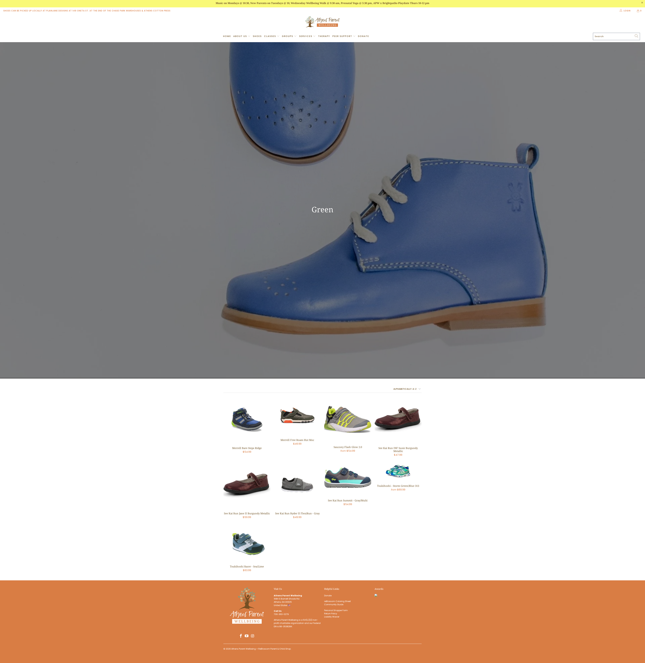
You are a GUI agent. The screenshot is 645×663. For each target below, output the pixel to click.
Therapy (324, 36)
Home (227, 36)
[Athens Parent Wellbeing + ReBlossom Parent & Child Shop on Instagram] (252, 636)
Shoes (257, 36)
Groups (288, 36)
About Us (240, 36)
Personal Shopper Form (336, 610)
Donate (363, 36)
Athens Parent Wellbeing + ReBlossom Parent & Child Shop (261, 648)
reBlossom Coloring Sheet (337, 601)
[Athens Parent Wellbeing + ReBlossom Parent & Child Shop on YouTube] (246, 636)
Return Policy (330, 613)
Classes (270, 36)
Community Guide (333, 604)
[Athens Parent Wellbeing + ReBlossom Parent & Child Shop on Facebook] (240, 636)
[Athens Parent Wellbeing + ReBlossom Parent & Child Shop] (322, 22)
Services (306, 36)
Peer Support (342, 36)
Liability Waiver (331, 616)
